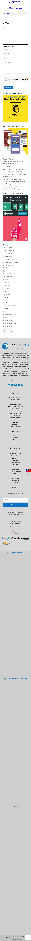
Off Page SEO (15, 480)
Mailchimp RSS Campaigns (15, 473)
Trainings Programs (15, 413)
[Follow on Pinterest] (22, 385)
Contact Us (16, 442)
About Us (15, 435)
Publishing (6, 308)
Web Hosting (7, 326)
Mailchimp (6, 294)
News (5, 300)
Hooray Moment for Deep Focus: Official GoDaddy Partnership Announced (14, 164)
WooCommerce (15, 462)
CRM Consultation (15, 399)
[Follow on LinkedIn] (12, 385)
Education (6, 259)
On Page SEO (15, 478)
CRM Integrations (9, 250)
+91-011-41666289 (16, 526)
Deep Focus (17, 937)
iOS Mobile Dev (15, 455)
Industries (6, 282)
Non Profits (7, 303)
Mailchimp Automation (15, 476)
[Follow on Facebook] (19, 385)
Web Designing (8, 320)
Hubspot (6, 279)
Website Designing (15, 404)
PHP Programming (9, 306)
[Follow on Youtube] (9, 385)
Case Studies (7, 247)
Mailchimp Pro (15, 415)
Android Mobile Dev (15, 453)
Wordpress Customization (12, 332)
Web (4, 317)
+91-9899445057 (16, 521)
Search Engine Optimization (15, 406)
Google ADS (15, 420)
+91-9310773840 (16, 524)
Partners (15, 439)
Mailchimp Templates (15, 471)
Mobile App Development (15, 397)
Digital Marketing (9, 253)
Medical (5, 297)
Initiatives (6, 285)
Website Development (15, 402)
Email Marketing (15, 408)
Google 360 (7, 274)
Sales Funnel (15, 469)
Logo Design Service (15, 426)
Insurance (6, 288)
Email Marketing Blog (10, 262)
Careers (15, 437)
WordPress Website (15, 464)
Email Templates (8, 265)
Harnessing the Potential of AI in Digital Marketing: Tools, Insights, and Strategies (14, 182)
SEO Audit (15, 422)
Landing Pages (15, 467)
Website (15, 460)
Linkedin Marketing (15, 482)
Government (7, 276)
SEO (4, 311)
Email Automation (15, 417)
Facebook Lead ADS (15, 485)
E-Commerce (7, 256)
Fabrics (5, 268)
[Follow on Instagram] (15, 385)
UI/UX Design (15, 424)
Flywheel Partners (9, 271)
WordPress (7, 329)
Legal (5, 291)
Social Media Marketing (11, 314)
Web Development (9, 323)
